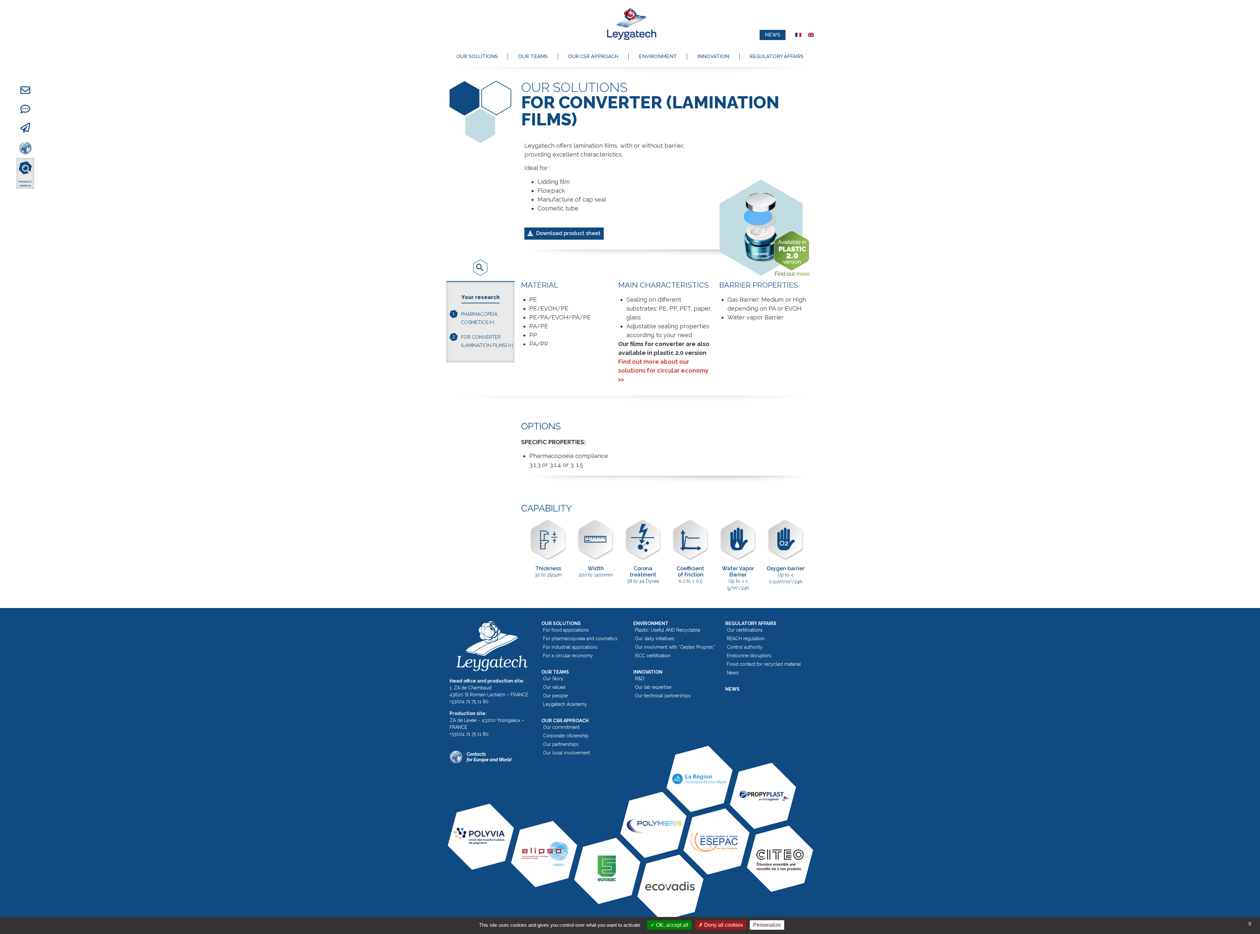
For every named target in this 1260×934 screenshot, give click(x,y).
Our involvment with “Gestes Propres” (675, 647)
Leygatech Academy (565, 704)
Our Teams (533, 56)
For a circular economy (568, 655)
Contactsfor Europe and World (489, 756)
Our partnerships (560, 744)
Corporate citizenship (566, 735)
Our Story (553, 678)
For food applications (566, 630)
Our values (554, 687)
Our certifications (745, 630)
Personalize (767, 925)
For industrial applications (570, 647)
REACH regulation (746, 638)
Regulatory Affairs (776, 56)
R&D (639, 678)
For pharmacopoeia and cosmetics (580, 638)
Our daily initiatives (654, 638)
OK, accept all (671, 925)
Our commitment (561, 727)
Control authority (745, 647)
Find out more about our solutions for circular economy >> (663, 370)
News (733, 672)
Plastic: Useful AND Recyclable (667, 630)
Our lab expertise (653, 687)
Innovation (713, 56)
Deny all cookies (723, 925)
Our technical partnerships (663, 695)
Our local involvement (566, 752)
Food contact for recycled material (764, 664)
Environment (658, 56)
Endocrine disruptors (749, 655)
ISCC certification (653, 655)
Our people (555, 695)
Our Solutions (477, 56)
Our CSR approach (593, 56)
